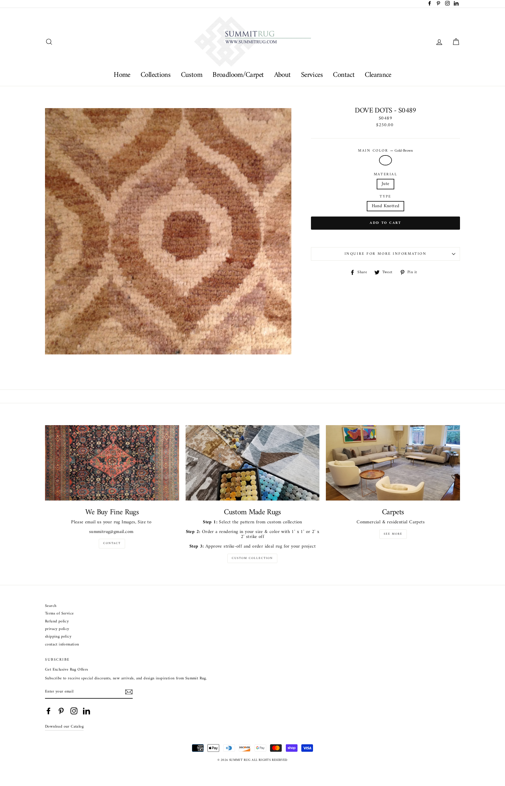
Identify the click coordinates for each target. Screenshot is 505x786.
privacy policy (57, 629)
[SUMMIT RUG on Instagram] (73, 710)
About (282, 75)
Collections (155, 75)
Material (385, 174)
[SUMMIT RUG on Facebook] (48, 710)
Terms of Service (59, 613)
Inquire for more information (386, 254)
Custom (191, 75)
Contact (343, 75)
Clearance (378, 75)
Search (50, 606)
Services (312, 75)
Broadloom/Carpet (238, 75)
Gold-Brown (385, 160)
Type (385, 197)
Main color (385, 151)
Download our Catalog (64, 726)
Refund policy (57, 621)
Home (122, 75)
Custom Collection (252, 558)
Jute (386, 184)
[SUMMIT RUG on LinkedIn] (86, 710)
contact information (62, 644)
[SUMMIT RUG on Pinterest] (61, 710)
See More (393, 533)
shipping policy (58, 636)
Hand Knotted (385, 206)
